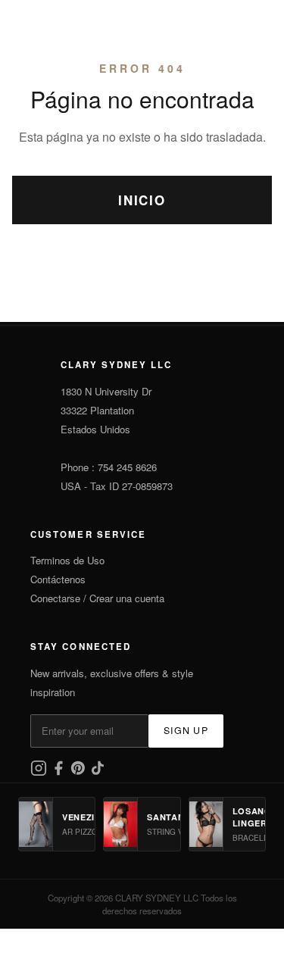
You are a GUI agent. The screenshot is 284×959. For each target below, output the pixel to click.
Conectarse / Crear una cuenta (97, 598)
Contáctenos (58, 579)
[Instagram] (40, 772)
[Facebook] (60, 772)
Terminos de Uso (67, 560)
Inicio (141, 200)
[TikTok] (97, 772)
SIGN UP (186, 730)
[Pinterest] (79, 772)
